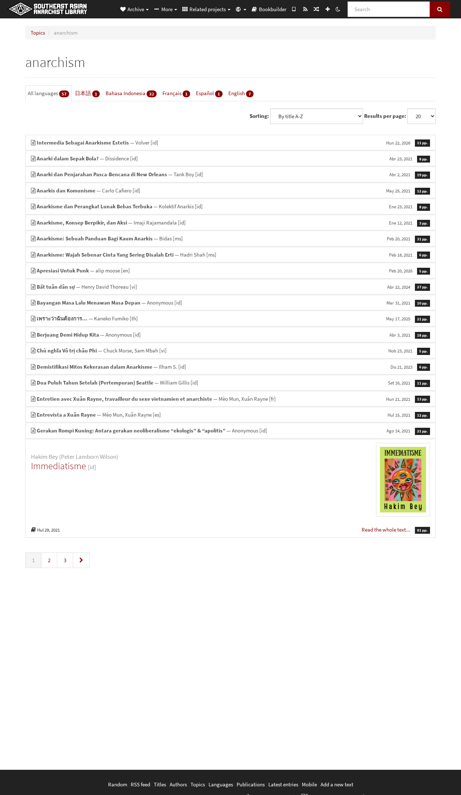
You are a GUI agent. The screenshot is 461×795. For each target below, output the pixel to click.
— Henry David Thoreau (232, 286)
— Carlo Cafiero (232, 190)
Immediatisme (58, 466)
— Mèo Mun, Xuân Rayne (232, 398)
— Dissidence (232, 158)
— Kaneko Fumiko (232, 318)
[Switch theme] (338, 9)
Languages (221, 784)
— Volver (232, 142)
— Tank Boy (232, 174)
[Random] (316, 9)
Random (117, 784)
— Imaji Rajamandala (232, 222)
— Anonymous (232, 302)
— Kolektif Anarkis (232, 206)
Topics (38, 32)
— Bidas (232, 238)
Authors (178, 784)
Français (175, 93)
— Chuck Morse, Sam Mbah (232, 350)
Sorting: (259, 115)
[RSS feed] (305, 9)
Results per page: (385, 115)
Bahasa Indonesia (130, 93)
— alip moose (232, 270)
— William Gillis (232, 382)
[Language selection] (241, 9)
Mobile (309, 784)
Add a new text (337, 784)
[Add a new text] (327, 9)
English (239, 93)
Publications (251, 784)
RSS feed (140, 784)
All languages (47, 93)
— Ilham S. (232, 366)
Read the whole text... (386, 529)
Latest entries (283, 784)
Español (208, 93)
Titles (160, 784)
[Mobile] (294, 9)
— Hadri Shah (232, 254)
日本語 (86, 93)
